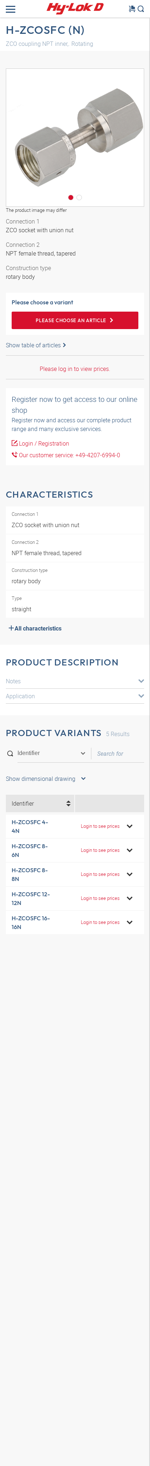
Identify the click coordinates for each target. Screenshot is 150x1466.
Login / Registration (43, 443)
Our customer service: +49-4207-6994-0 (68, 455)
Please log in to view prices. (75, 369)
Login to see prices (100, 826)
